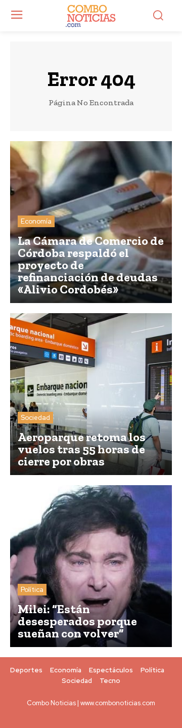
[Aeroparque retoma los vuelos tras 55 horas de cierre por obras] (91, 394)
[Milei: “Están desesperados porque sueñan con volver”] (91, 566)
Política (32, 589)
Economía (36, 221)
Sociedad (35, 417)
